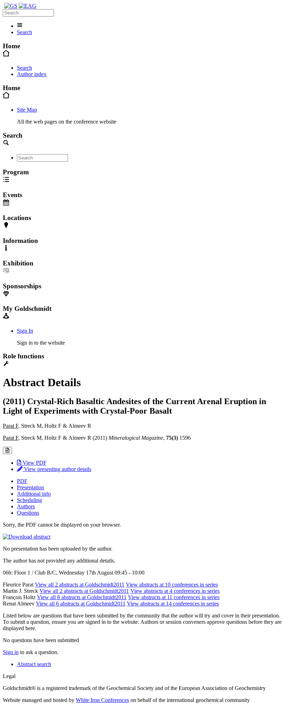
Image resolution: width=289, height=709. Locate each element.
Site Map (27, 110)
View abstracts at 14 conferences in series (173, 604)
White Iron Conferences (102, 700)
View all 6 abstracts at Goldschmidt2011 (80, 604)
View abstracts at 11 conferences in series (174, 597)
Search (24, 32)
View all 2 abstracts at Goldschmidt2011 (79, 585)
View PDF (34, 463)
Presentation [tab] (30, 487)
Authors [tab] (26, 506)
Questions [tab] (28, 513)
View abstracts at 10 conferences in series (172, 585)
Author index (32, 74)
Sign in (11, 652)
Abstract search (34, 664)
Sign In (25, 331)
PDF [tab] (22, 481)
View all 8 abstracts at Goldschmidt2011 (82, 597)
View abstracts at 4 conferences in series (175, 591)
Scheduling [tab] (29, 500)
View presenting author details (57, 469)
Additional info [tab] (34, 494)
